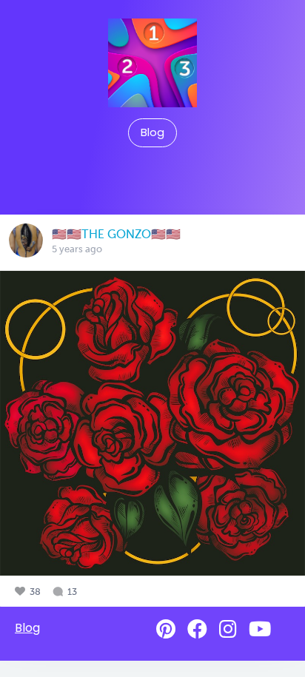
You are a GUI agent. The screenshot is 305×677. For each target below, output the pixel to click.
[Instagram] (228, 629)
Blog (152, 132)
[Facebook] (197, 629)
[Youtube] (260, 629)
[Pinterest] (165, 629)
